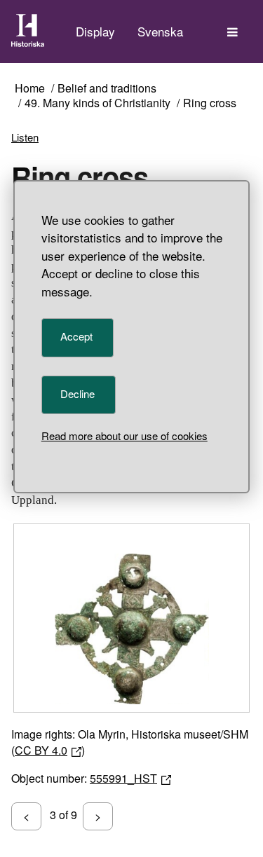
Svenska (160, 31)
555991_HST (123, 778)
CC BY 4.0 (41, 750)
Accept (76, 336)
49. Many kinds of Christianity (97, 103)
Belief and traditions (107, 88)
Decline (77, 393)
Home (30, 88)
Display (95, 31)
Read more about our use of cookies (124, 435)
